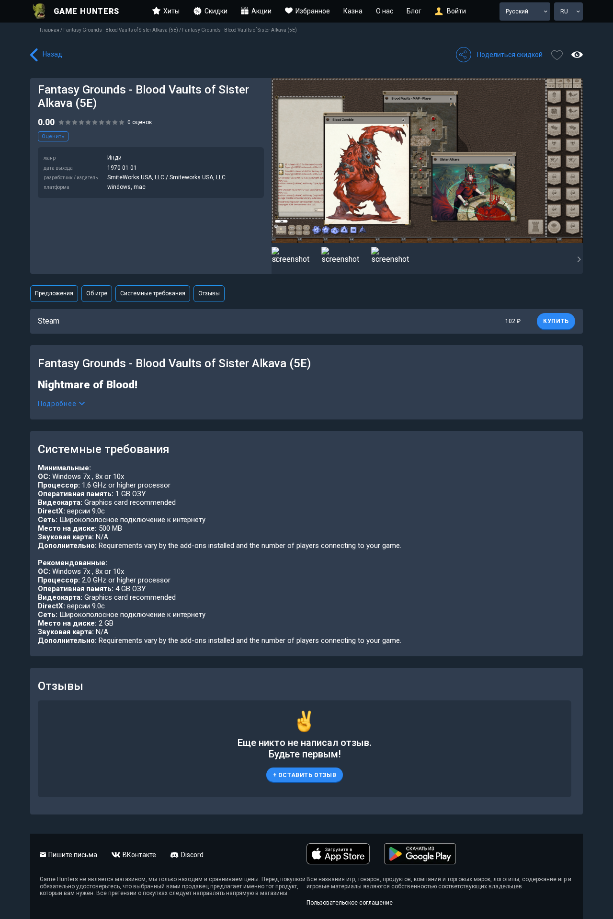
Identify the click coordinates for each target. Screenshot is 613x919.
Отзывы (209, 293)
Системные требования (152, 293)
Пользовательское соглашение (349, 902)
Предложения (54, 293)
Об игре (96, 293)
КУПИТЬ (556, 321)
